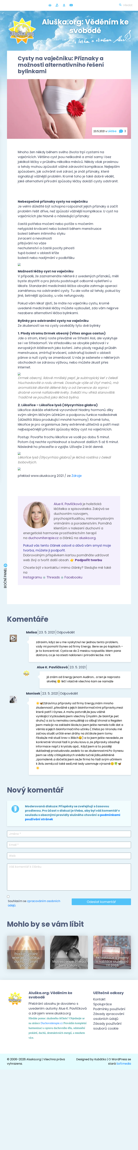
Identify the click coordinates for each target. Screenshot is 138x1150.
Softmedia (123, 1064)
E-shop (50, 5)
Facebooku (73, 577)
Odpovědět (66, 632)
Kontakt (99, 999)
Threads (53, 577)
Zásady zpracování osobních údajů (108, 1016)
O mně (64, 5)
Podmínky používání (109, 1009)
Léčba (112, 131)
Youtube (71, 5)
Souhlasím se (34, 903)
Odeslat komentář (101, 902)
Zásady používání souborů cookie (107, 1026)
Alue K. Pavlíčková (68, 504)
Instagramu (32, 577)
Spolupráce (102, 1004)
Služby (57, 5)
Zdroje (77, 475)
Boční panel (5, 577)
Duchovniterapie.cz (52, 1023)
